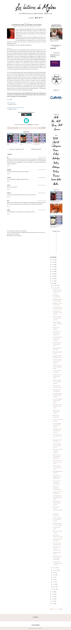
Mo (7, 157)
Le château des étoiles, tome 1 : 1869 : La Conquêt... (57, 361)
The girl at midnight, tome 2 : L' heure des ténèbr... (57, 324)
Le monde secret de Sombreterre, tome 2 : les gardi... (57, 313)
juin (54, 577)
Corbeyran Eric (32, 26)
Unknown (9, 169)
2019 (53, 276)
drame (36, 26)
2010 (53, 603)
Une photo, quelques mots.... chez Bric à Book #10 (57, 445)
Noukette (9, 193)
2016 (53, 283)
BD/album (15, 26)
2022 (53, 269)
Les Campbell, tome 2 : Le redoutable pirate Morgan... (57, 497)
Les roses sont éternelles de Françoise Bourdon (57, 488)
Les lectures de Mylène (35, 7)
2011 (53, 601)
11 (56, 238)
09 (56, 234)
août (54, 572)
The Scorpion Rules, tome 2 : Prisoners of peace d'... (57, 467)
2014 (53, 594)
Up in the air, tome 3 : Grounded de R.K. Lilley (57, 344)
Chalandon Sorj (20, 26)
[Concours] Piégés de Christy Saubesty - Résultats (57, 425)
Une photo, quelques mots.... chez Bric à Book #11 (57, 382)
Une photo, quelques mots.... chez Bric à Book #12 (57, 318)
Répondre (8, 173)
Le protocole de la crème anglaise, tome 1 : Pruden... (57, 563)
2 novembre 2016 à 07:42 (42, 157)
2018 (53, 278)
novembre (55, 287)
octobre (54, 567)
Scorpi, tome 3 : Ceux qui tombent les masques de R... (57, 333)
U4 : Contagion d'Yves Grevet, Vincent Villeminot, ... (57, 339)
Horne (39, 26)
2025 (53, 262)
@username (37, 625)
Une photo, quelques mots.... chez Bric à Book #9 (57, 519)
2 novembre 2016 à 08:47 (42, 169)
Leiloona (9, 177)
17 (56, 247)
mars (54, 584)
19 (56, 251)
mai (54, 579)
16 (56, 246)
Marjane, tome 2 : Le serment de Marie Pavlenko (57, 503)
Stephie (8, 185)
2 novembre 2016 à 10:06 (42, 192)
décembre (55, 285)
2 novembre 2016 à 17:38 (42, 210)
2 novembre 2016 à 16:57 (42, 200)
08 (56, 233)
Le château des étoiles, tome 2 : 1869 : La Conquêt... (57, 291)
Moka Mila (30, 124)
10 (56, 236)
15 (56, 244)
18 (56, 249)
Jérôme (8, 210)
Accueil (31, 18)
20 (56, 252)
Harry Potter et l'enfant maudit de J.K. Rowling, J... (57, 451)
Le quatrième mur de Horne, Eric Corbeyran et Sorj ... (57, 548)
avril (54, 582)
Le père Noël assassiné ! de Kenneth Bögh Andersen (57, 395)
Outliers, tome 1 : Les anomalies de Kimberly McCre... (57, 482)
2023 (53, 266)
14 (56, 242)
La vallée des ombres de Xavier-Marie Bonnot (57, 376)
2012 (53, 599)
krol (8, 200)
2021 (53, 271)
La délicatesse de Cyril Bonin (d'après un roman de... (57, 430)
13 (56, 241)
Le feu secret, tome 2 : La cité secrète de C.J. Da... (57, 436)
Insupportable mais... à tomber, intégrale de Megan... (57, 367)
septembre (55, 570)
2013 (53, 596)
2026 (53, 259)
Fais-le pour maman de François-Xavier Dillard (57, 401)
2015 (53, 591)
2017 (53, 281)
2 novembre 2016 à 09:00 (42, 185)
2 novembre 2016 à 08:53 (42, 177)
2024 (53, 264)
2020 (53, 274)
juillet (54, 574)
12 (56, 239)
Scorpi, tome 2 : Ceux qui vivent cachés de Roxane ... (57, 462)
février (54, 586)
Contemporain (26, 26)
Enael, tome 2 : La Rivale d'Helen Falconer (56, 412)
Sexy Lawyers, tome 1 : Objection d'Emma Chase (57, 406)
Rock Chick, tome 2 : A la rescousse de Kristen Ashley (57, 558)
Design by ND (40, 628)
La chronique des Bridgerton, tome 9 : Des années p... (57, 477)
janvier (54, 589)
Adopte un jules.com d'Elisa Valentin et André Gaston (57, 456)
